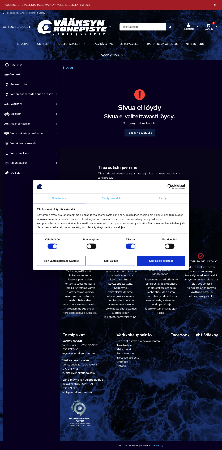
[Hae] (170, 26)
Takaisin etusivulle (139, 133)
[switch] (91, 246)
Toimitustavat (125, 345)
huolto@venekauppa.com (78, 373)
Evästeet (122, 362)
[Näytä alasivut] (85, 44)
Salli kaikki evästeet (161, 260)
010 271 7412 (70, 368)
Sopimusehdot (126, 353)
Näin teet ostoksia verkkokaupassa (138, 341)
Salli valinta (111, 260)
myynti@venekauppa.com (78, 353)
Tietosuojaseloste (128, 357)
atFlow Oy (157, 445)
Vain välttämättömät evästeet (61, 260)
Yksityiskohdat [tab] (111, 198)
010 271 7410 (70, 349)
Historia (121, 366)
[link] (57, 74)
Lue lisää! (85, 4)
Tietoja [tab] (163, 198)
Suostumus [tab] (59, 198)
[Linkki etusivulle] (72, 27)
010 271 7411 (69, 388)
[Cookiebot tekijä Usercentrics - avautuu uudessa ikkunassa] (170, 186)
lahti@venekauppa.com (77, 392)
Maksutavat (124, 349)
